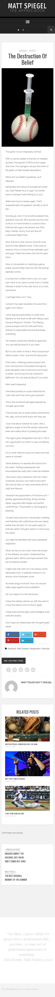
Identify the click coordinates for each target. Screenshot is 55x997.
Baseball (23, 50)
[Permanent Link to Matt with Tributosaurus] (27, 775)
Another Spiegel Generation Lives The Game (21, 744)
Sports (32, 50)
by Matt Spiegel (17, 661)
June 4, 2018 (10, 781)
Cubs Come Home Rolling (14, 813)
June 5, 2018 (10, 816)
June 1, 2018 (8, 661)
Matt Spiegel (23, 648)
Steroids (45, 648)
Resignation (35, 648)
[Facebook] (23, 30)
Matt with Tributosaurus (15, 778)
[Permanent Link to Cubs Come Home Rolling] (27, 810)
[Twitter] (18, 30)
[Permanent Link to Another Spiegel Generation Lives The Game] (27, 741)
